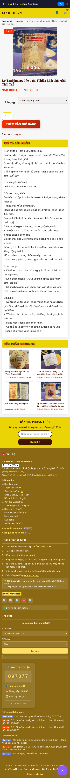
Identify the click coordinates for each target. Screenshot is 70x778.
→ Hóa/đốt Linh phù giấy (14, 498)
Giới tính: (6, 639)
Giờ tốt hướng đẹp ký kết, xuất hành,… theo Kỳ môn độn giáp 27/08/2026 (33, 728)
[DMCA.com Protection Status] (35, 594)
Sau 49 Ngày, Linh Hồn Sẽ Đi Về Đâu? (25, 753)
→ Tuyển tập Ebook (11, 487)
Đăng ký (35, 442)
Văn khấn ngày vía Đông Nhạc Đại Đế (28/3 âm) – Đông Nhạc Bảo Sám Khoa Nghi (34, 741)
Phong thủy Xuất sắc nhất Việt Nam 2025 (32, 587)
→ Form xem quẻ (10, 516)
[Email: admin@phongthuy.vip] (23, 600)
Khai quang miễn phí (13, 532)
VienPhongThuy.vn (13, 769)
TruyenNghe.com (14, 712)
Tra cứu (35, 651)
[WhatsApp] (17, 600)
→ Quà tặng (8, 520)
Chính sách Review (35, 774)
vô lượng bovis (25, 155)
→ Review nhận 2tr (12, 523)
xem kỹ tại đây (31, 575)
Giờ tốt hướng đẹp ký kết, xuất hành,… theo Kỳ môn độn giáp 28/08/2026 (33, 721)
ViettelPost (34, 571)
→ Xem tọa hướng (11, 491)
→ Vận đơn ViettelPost (13, 502)
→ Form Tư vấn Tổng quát (14, 512)
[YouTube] (30, 600)
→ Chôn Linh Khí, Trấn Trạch (15, 495)
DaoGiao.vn (11, 735)
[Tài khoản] (57, 13)
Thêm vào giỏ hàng (21, 124)
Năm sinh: (6, 628)
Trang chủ (7, 21)
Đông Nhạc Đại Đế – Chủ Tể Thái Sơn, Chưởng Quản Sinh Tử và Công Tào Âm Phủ (34, 748)
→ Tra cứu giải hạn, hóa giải (15, 505)
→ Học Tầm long (10, 484)
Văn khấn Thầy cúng (47, 291)
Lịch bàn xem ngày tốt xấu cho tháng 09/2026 (32, 716)
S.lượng (10, 102)
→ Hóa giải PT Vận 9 (12, 509)
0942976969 (23, 461)
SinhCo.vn (46, 769)
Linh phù (19, 21)
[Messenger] (10, 600)
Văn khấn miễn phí (12, 528)
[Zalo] (4, 600)
